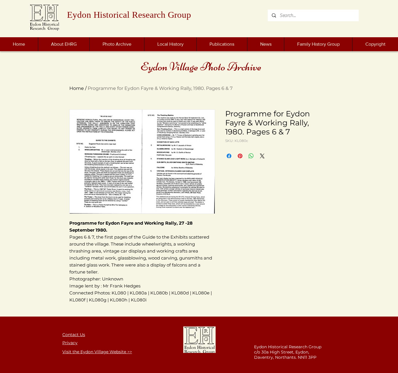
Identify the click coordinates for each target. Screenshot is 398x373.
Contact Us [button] (73, 334)
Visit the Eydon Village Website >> (97, 351)
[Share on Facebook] (229, 155)
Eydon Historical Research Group (129, 15)
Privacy (70, 342)
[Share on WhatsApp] (251, 155)
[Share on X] (262, 155)
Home (76, 88)
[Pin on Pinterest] (240, 155)
